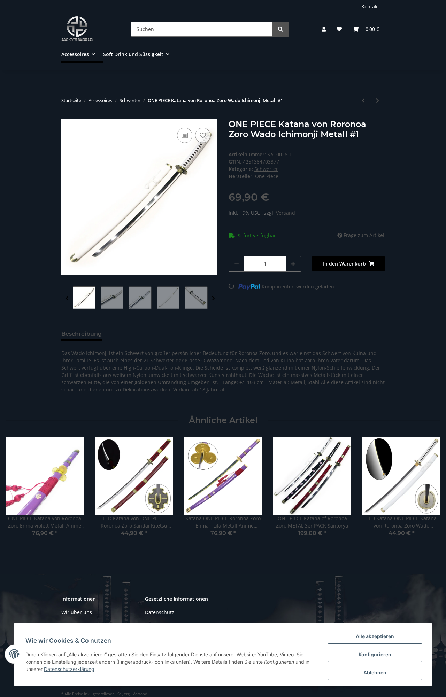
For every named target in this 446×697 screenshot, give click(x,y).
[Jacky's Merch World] (77, 29)
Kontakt (370, 6)
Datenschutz (159, 612)
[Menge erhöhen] (293, 263)
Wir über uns (76, 612)
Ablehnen (374, 672)
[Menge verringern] (236, 263)
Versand (285, 212)
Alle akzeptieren (375, 636)
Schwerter (266, 169)
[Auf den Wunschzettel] (202, 135)
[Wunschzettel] (339, 29)
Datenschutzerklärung (69, 669)
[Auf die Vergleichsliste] (184, 135)
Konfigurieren (375, 654)
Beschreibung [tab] (81, 334)
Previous (67, 298)
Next (213, 298)
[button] (323, 29)
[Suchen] (280, 29)
